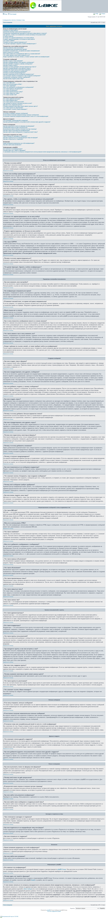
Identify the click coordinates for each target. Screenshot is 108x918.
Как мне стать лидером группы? (12, 105)
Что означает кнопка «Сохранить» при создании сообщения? (21, 75)
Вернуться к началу (8, 170)
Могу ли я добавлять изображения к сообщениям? (18, 87)
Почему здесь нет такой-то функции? (14, 150)
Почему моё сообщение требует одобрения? (16, 77)
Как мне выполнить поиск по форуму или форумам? (18, 126)
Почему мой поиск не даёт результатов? (15, 127)
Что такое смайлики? (9, 86)
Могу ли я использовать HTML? (12, 84)
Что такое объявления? (10, 90)
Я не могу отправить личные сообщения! (15, 113)
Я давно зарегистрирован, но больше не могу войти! (19, 39)
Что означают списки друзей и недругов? (15, 120)
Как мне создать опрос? (10, 65)
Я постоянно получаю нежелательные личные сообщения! (21, 115)
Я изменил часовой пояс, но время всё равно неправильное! (21, 51)
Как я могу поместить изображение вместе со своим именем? (21, 54)
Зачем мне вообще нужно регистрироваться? (16, 32)
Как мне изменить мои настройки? (13, 48)
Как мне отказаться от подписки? (13, 139)
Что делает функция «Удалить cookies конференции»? (19, 43)
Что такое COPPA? (9, 40)
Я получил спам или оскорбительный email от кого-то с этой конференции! (25, 116)
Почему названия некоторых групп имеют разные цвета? (20, 106)
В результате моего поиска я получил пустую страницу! (19, 129)
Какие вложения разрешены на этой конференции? (18, 143)
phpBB (48, 910)
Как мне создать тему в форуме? (13, 61)
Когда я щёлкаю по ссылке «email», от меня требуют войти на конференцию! (26, 56)
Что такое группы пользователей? (13, 102)
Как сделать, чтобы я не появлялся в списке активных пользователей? (24, 35)
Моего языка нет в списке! (11, 52)
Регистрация (12, 14)
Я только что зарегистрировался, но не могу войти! (18, 37)
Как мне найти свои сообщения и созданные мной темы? (20, 132)
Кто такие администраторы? (11, 99)
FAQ (97, 13)
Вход (5, 14)
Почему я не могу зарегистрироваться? (15, 42)
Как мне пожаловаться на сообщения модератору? (18, 74)
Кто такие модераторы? (10, 100)
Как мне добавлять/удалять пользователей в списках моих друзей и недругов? (26, 122)
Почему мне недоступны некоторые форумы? (17, 70)
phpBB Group (62, 869)
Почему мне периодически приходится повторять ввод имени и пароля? (25, 33)
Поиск (103, 13)
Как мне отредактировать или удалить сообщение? (18, 62)
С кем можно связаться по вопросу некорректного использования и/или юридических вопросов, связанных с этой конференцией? (42, 152)
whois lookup (27, 889)
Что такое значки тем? (10, 94)
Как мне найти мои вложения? (12, 145)
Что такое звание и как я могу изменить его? (16, 55)
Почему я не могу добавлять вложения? (15, 71)
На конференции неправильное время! (15, 49)
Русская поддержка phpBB (54, 911)
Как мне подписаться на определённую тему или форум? (20, 137)
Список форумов (7, 22)
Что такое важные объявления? (13, 89)
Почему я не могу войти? (10, 30)
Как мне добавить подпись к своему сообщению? (18, 64)
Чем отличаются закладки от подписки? (15, 136)
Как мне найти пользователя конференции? (16, 130)
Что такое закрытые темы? (11, 93)
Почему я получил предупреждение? (14, 72)
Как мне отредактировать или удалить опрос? (17, 68)
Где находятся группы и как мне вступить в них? (17, 103)
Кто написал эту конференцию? (12, 149)
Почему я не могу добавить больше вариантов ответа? (19, 67)
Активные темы (20, 20)
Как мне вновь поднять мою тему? (13, 78)
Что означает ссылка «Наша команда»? (15, 109)
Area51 (33, 880)
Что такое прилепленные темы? (13, 91)
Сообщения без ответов (9, 20)
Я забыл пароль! (8, 36)
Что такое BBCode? (9, 83)
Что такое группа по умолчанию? (13, 107)
